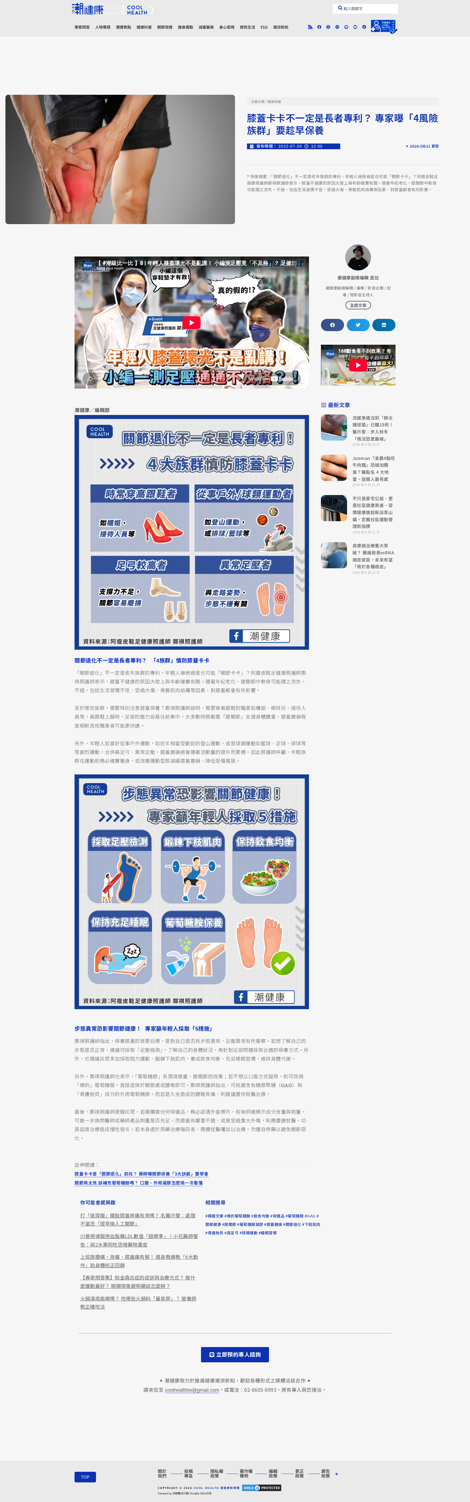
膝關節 (230, 1224)
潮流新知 (280, 27)
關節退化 (293, 1224)
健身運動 (185, 27)
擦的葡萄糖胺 (239, 1216)
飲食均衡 (262, 1216)
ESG (264, 27)
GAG (311, 1216)
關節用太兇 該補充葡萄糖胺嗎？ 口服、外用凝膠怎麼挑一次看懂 (139, 1182)
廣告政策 (325, 1473)
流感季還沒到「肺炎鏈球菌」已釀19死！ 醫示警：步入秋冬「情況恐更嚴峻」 (373, 428)
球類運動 (250, 1233)
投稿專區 (188, 1473)
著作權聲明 (246, 1473)
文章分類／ (259, 102)
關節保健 (164, 27)
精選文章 (216, 1216)
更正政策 (299, 1473)
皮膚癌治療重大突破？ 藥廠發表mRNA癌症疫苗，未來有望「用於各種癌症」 (373, 556)
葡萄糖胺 (296, 1216)
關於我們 (162, 1473)
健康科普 (144, 27)
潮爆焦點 (123, 27)
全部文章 (358, 305)
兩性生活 (247, 27)
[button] (332, 325)
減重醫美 (206, 27)
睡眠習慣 (269, 1233)
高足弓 (233, 1233)
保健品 (279, 1216)
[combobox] (365, 9)
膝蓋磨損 (274, 1224)
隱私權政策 (216, 1473)
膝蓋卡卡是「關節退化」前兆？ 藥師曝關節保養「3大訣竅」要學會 (142, 1174)
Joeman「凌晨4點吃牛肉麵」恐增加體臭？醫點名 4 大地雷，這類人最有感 (373, 468)
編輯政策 (273, 1473)
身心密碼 (226, 27)
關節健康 (213, 1224)
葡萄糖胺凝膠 (251, 1224)
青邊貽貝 (216, 1233)
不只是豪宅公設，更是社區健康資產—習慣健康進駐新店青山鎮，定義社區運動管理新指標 (372, 512)
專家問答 (82, 27)
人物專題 (102, 27)
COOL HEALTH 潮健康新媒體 (217, 1487)
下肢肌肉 (312, 1224)
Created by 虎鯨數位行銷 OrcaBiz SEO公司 (185, 1493)
